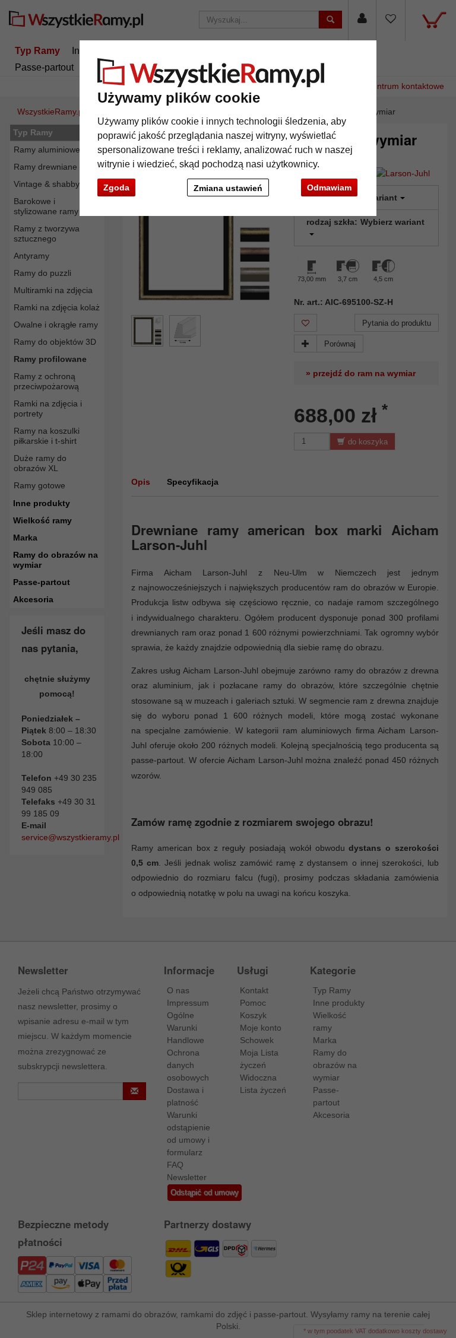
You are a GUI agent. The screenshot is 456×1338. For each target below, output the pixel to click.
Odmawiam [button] (329, 187)
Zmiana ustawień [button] (228, 188)
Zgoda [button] (116, 187)
